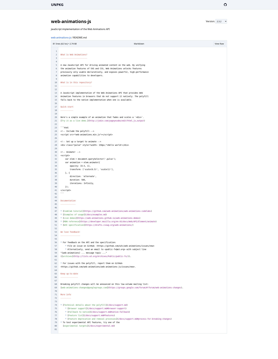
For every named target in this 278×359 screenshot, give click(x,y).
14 (56, 96)
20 (56, 117)
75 (56, 308)
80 (56, 326)
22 (56, 124)
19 (56, 114)
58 (56, 249)
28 (56, 145)
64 (56, 270)
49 (56, 218)
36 (56, 173)
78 (56, 319)
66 (56, 277)
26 (56, 138)
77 (56, 315)
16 (56, 103)
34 (56, 166)
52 (56, 228)
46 (56, 207)
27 (56, 141)
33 (56, 162)
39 (56, 183)
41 (56, 190)
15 (56, 100)
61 (56, 260)
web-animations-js (61, 37)
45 (56, 204)
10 (56, 82)
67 (56, 280)
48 (56, 214)
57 (56, 246)
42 (56, 194)
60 (56, 256)
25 (56, 134)
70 (56, 291)
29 (56, 148)
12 (56, 89)
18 (56, 110)
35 (56, 169)
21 (56, 121)
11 (56, 86)
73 (56, 301)
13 (56, 93)
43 (56, 197)
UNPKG (57, 4)
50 (56, 221)
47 (56, 211)
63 (56, 267)
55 (56, 239)
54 (56, 235)
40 (56, 187)
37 (56, 176)
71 (56, 294)
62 (56, 263)
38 (56, 180)
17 (56, 107)
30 (56, 152)
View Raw (219, 43)
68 (56, 284)
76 (56, 312)
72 (56, 298)
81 (56, 329)
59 (56, 253)
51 (56, 225)
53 (56, 232)
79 (56, 322)
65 (56, 274)
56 (56, 242)
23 (56, 127)
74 (56, 305)
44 (56, 200)
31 (56, 155)
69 (56, 287)
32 (56, 159)
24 (56, 131)
